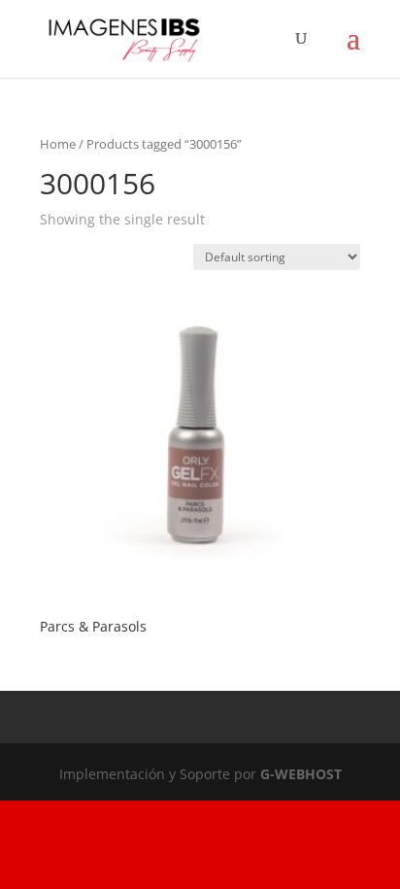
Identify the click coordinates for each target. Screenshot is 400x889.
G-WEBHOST (301, 774)
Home (58, 144)
